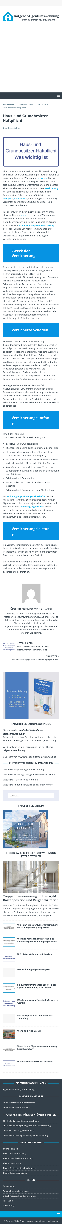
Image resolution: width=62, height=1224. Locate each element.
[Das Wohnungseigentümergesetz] (9, 972)
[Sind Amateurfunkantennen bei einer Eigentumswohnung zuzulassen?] (9, 988)
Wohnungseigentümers (33, 506)
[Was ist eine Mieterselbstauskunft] (9, 1064)
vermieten (41, 178)
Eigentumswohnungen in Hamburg (18, 1089)
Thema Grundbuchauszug (14, 1153)
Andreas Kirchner (12, 128)
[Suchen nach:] (31, 795)
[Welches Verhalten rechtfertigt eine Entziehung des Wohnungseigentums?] (9, 942)
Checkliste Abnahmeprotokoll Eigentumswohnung (28, 784)
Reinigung (8, 198)
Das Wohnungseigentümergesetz (34, 969)
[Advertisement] (31, 59)
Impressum (8, 1200)
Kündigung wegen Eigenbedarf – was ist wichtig (37, 1001)
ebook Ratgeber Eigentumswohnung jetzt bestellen (31, 854)
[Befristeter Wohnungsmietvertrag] (9, 957)
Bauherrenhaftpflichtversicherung (36, 225)
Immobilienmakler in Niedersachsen (19, 1102)
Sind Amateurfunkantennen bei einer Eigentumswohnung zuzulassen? (36, 986)
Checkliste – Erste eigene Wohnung (20, 779)
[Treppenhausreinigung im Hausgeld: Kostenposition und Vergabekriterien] (31, 877)
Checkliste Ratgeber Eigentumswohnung (23, 769)
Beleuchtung (20, 198)
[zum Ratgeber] (44, 915)
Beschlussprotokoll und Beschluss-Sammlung (35, 1017)
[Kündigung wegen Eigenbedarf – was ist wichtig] (9, 1003)
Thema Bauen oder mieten (15, 1173)
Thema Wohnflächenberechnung (18, 1158)
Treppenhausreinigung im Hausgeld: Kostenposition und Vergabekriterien (31, 898)
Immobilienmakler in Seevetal (16, 1107)
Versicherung (51, 188)
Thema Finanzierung (12, 1163)
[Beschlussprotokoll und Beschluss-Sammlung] (9, 1018)
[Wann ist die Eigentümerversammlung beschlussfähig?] (9, 1049)
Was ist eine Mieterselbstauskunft (35, 1061)
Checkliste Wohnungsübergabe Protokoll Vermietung (29, 774)
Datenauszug (9, 1186)
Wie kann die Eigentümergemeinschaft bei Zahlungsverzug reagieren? (37, 926)
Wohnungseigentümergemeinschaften (26, 496)
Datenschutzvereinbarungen (16, 1191)
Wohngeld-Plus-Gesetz (29, 1030)
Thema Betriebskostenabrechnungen (19, 1168)
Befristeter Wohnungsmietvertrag (34, 954)
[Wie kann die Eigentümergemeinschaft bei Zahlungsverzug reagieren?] (9, 927)
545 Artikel (46, 608)
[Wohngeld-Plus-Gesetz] (9, 1034)
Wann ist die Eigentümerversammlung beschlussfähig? (37, 1047)
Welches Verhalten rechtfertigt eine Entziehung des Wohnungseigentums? (37, 940)
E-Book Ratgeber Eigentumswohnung (19, 1196)
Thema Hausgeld (10, 1148)
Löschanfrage (9, 1205)
